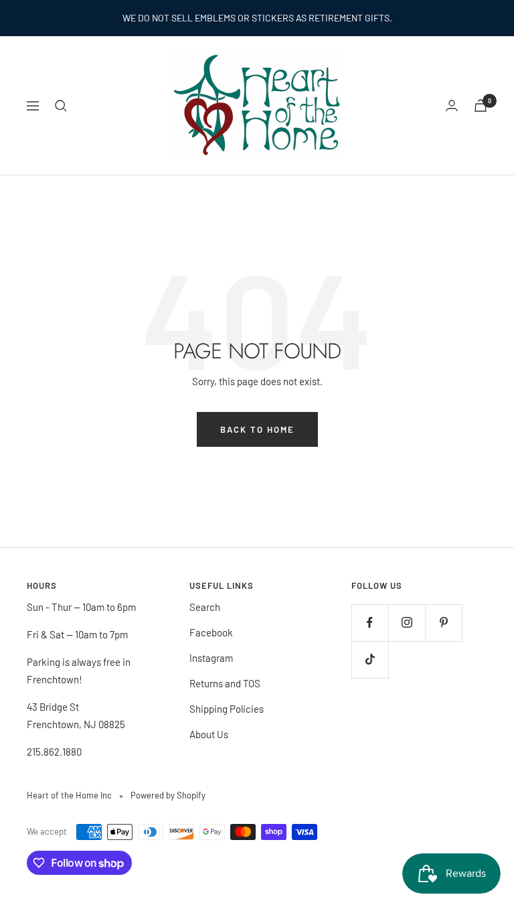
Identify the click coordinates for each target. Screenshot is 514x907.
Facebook (211, 632)
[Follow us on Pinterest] (443, 622)
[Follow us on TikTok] (369, 659)
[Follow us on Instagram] (406, 622)
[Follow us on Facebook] (369, 622)
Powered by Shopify (168, 795)
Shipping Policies (226, 709)
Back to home (257, 429)
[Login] (452, 105)
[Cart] (480, 105)
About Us (208, 734)
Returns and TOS (224, 683)
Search (204, 607)
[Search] (61, 106)
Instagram (211, 658)
